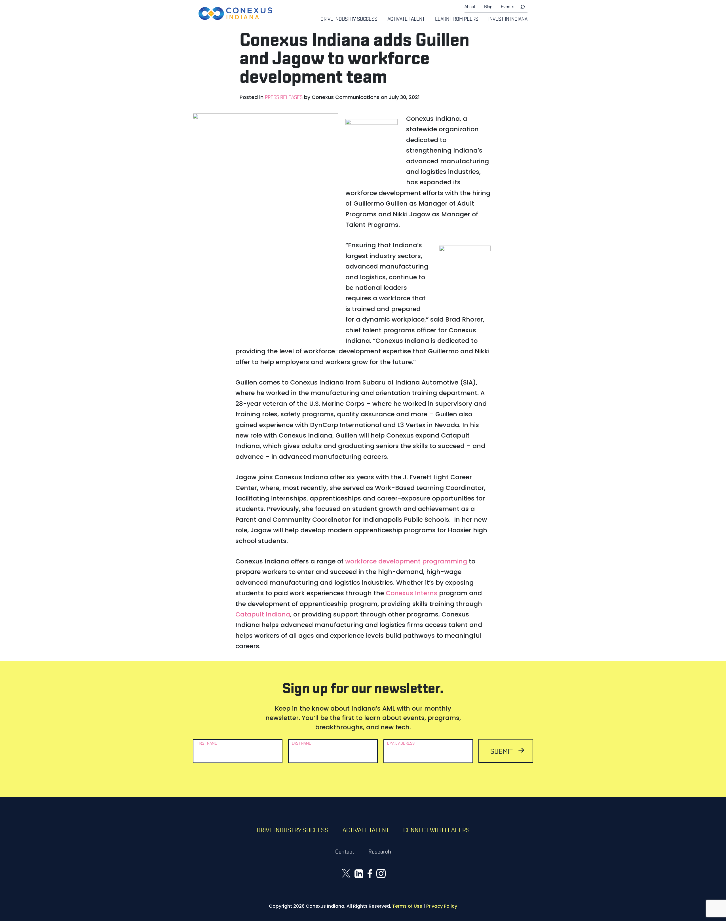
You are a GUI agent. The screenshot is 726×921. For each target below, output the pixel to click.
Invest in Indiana (507, 19)
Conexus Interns (411, 593)
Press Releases (284, 97)
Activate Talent (406, 19)
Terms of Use (407, 906)
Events (507, 7)
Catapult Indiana (262, 614)
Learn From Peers (456, 19)
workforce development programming (406, 561)
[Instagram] (381, 873)
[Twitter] (346, 873)
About (470, 7)
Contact (344, 852)
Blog (488, 7)
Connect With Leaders (436, 830)
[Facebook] (370, 873)
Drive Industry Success (348, 19)
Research (379, 852)
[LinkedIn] (358, 873)
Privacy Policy (441, 906)
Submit (501, 752)
